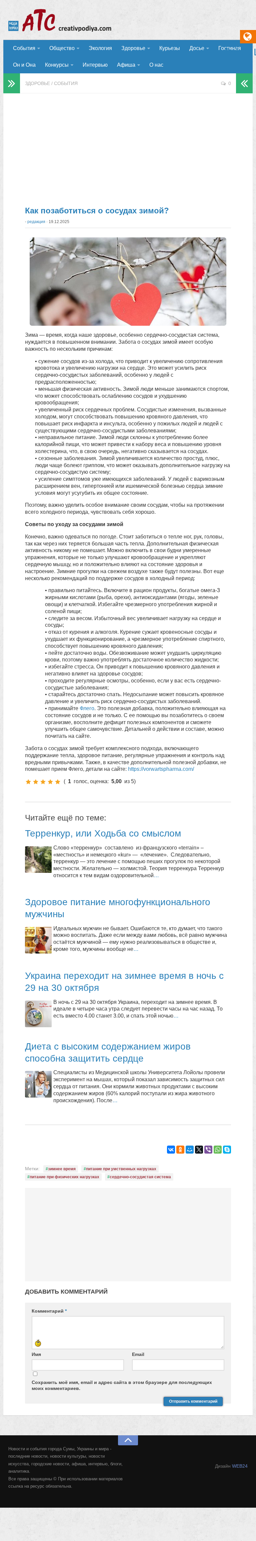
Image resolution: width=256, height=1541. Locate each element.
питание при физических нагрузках (64, 1177)
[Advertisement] (128, 146)
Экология (100, 48)
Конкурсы (57, 65)
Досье (196, 48)
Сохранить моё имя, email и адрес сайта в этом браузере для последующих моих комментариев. (122, 1385)
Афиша (126, 65)
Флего (87, 708)
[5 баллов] (57, 782)
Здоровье (133, 48)
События (24, 48)
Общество (62, 48)
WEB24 (240, 1466)
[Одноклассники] (180, 1150)
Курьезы (169, 48)
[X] (199, 1150)
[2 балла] (35, 782)
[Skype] (227, 1150)
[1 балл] (28, 782)
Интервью (95, 65)
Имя (36, 1354)
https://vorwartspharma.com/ (161, 769)
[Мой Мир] (190, 1150)
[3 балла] (43, 782)
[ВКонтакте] (171, 1150)
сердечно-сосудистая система (140, 1177)
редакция (36, 221)
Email (138, 1354)
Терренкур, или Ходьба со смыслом (103, 833)
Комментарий (49, 1311)
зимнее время (62, 1169)
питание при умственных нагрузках (121, 1169)
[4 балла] (50, 782)
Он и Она (24, 65)
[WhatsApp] (218, 1150)
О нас (156, 65)
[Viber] (208, 1150)
